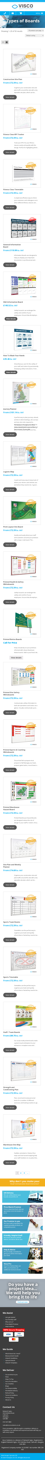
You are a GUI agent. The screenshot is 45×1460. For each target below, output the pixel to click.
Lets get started (10, 1317)
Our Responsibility (11, 1388)
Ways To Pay (9, 1379)
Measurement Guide (12, 1356)
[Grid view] (3, 42)
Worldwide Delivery (11, 1391)
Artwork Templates (11, 1363)
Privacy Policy (9, 1397)
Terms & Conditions (11, 1395)
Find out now (23, 1302)
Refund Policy (9, 1393)
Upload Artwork (10, 1360)
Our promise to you (11, 1374)
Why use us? (9, 1322)
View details (10, 97)
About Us (8, 1400)
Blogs (7, 1386)
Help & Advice (9, 1326)
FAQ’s (7, 1377)
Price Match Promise (11, 1324)
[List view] (7, 42)
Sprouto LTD (13, 1455)
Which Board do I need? (12, 1353)
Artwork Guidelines (11, 1358)
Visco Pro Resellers (11, 1381)
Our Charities (9, 1384)
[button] (38, 13)
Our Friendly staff (10, 1319)
